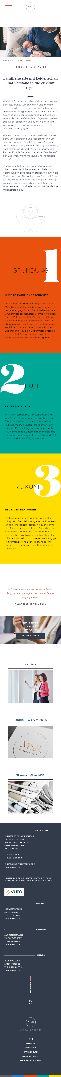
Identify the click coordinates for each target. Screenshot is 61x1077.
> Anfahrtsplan (12, 867)
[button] (8, 6)
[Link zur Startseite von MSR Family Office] (30, 6)
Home (30, 1039)
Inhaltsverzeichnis (30, 1060)
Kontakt (30, 1043)
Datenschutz (30, 1052)
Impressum (30, 1048)
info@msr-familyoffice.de (21, 864)
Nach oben (30, 988)
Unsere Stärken (30, 636)
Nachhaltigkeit (30, 1056)
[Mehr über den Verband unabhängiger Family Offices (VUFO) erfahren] (14, 892)
